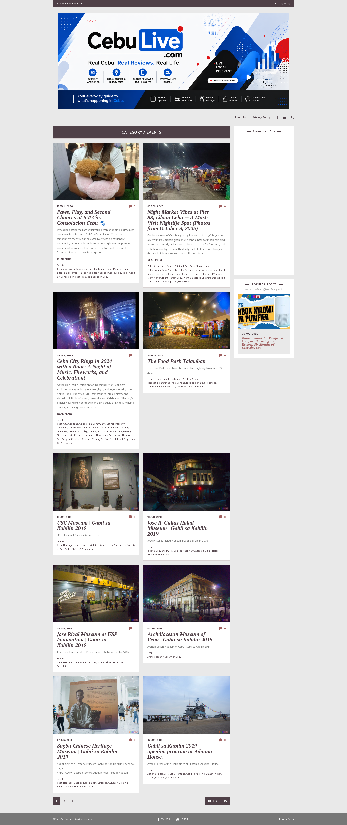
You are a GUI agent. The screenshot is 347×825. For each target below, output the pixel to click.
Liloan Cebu (181, 274)
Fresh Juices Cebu (164, 274)
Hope (105, 431)
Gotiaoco (102, 782)
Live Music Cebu (197, 274)
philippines (74, 439)
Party (64, 439)
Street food (210, 382)
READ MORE (64, 258)
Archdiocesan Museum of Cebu (164, 656)
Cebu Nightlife (169, 270)
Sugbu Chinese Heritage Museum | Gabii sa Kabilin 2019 (87, 751)
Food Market (196, 266)
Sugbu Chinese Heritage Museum (75, 786)
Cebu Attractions (156, 266)
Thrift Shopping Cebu (165, 281)
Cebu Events (154, 270)
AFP (166, 773)
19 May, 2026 (65, 206)
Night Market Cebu (172, 277)
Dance (94, 427)
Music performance (84, 435)
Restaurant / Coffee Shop (184, 378)
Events (60, 265)
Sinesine (86, 439)
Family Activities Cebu (206, 270)
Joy (110, 431)
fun (99, 431)
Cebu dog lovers (66, 269)
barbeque (152, 382)
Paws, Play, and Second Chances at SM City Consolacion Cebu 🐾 (83, 217)
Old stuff (118, 545)
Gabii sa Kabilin (194, 773)
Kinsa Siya (163, 554)
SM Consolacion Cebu (69, 276)
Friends (92, 431)
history (218, 773)
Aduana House (155, 773)
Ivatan (150, 777)
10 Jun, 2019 (64, 516)
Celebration (85, 423)
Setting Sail (172, 777)
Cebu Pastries (185, 270)
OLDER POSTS (217, 800)
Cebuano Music (164, 550)
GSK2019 (113, 782)
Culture (86, 427)
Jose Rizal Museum (107, 662)
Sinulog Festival (100, 439)
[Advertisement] (264, 203)
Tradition (68, 443)
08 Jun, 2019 (64, 628)
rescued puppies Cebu (122, 272)
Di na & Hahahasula (110, 427)
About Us (241, 117)
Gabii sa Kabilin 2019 (101, 545)
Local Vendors (214, 274)
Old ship (123, 782)
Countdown (74, 427)
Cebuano (73, 423)
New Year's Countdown (108, 435)
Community (99, 423)
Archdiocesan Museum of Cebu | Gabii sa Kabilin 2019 (179, 637)
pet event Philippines (79, 272)
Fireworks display (77, 431)
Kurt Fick (117, 431)
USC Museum (85, 549)
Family (125, 427)
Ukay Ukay (184, 281)
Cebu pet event (84, 269)
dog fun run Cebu (102, 269)
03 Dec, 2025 (155, 206)
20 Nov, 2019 (155, 355)
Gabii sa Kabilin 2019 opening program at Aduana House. (179, 751)
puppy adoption (100, 272)
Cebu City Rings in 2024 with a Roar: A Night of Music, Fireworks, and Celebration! (84, 369)
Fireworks (62, 431)
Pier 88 (187, 277)
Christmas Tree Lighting (172, 382)
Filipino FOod (182, 266)
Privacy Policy (282, 3)
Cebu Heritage (65, 545)
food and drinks (194, 382)
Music (207, 266)
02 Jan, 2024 (65, 355)
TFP (173, 386)
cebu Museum (81, 545)
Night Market (154, 277)
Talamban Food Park (158, 386)
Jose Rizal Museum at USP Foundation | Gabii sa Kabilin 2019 (87, 639)
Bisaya (151, 550)
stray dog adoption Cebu (95, 276)
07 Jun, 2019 (154, 628)
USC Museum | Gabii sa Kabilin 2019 (83, 525)
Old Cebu (160, 777)
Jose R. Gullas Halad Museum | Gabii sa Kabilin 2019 (177, 528)
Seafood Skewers (201, 277)
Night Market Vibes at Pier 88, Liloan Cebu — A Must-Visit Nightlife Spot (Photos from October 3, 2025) (178, 220)
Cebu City (62, 423)
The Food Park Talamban (176, 361)
